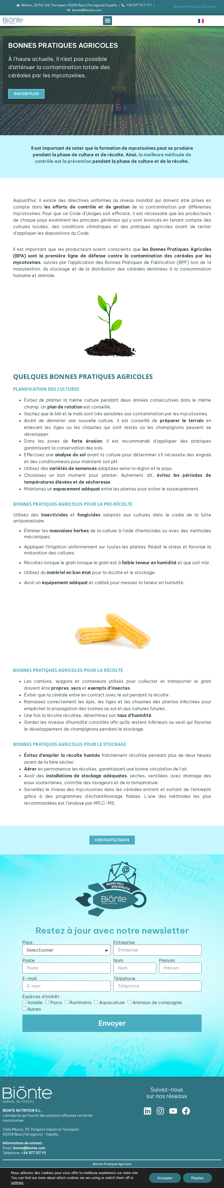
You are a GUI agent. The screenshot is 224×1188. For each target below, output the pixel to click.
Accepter (165, 1178)
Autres (34, 1008)
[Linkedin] (147, 1111)
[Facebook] (186, 1111)
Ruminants (81, 1002)
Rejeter (197, 1178)
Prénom (167, 960)
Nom (118, 960)
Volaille (35, 1002)
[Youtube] (173, 1111)
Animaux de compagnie (157, 1002)
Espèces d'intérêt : (41, 996)
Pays (27, 942)
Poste (28, 960)
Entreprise (124, 942)
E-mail (29, 978)
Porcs (56, 1002)
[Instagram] (160, 1111)
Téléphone (124, 978)
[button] (107, 20)
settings (17, 1183)
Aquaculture (112, 1002)
